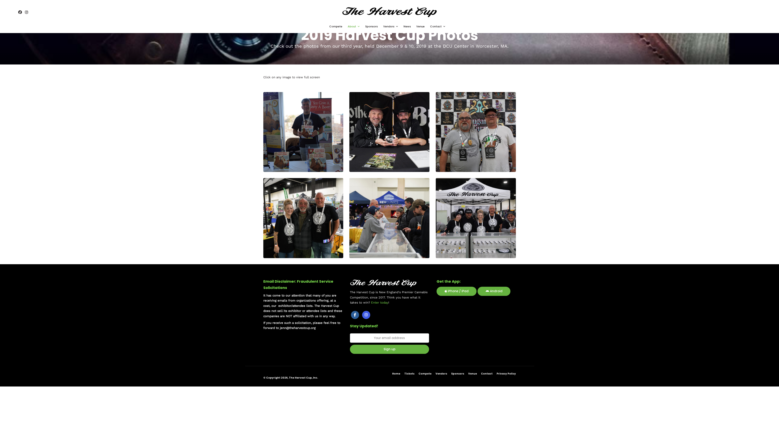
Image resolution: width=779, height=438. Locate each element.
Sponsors (457, 373)
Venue (472, 373)
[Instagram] (26, 12)
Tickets (409, 373)
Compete (425, 373)
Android (495, 291)
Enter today (379, 302)
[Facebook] (355, 315)
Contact (487, 373)
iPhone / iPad (458, 291)
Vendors (441, 373)
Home (396, 373)
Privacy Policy (506, 373)
